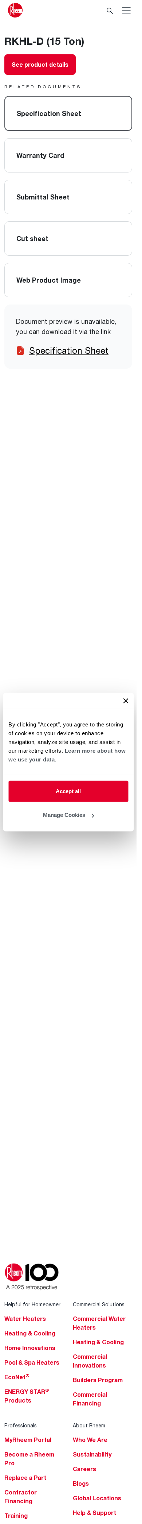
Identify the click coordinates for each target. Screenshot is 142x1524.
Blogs (81, 1483)
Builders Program (98, 1380)
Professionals (20, 1425)
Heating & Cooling (29, 1333)
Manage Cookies (64, 815)
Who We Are (90, 1439)
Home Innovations (29, 1348)
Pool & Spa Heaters (31, 1362)
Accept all (68, 791)
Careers (84, 1469)
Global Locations (97, 1498)
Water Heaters (25, 1318)
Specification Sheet (69, 350)
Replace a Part (25, 1477)
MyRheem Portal (27, 1439)
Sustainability (92, 1454)
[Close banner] (125, 700)
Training (16, 1515)
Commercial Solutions (99, 1304)
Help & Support (94, 1512)
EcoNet (16, 1377)
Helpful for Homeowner (32, 1304)
